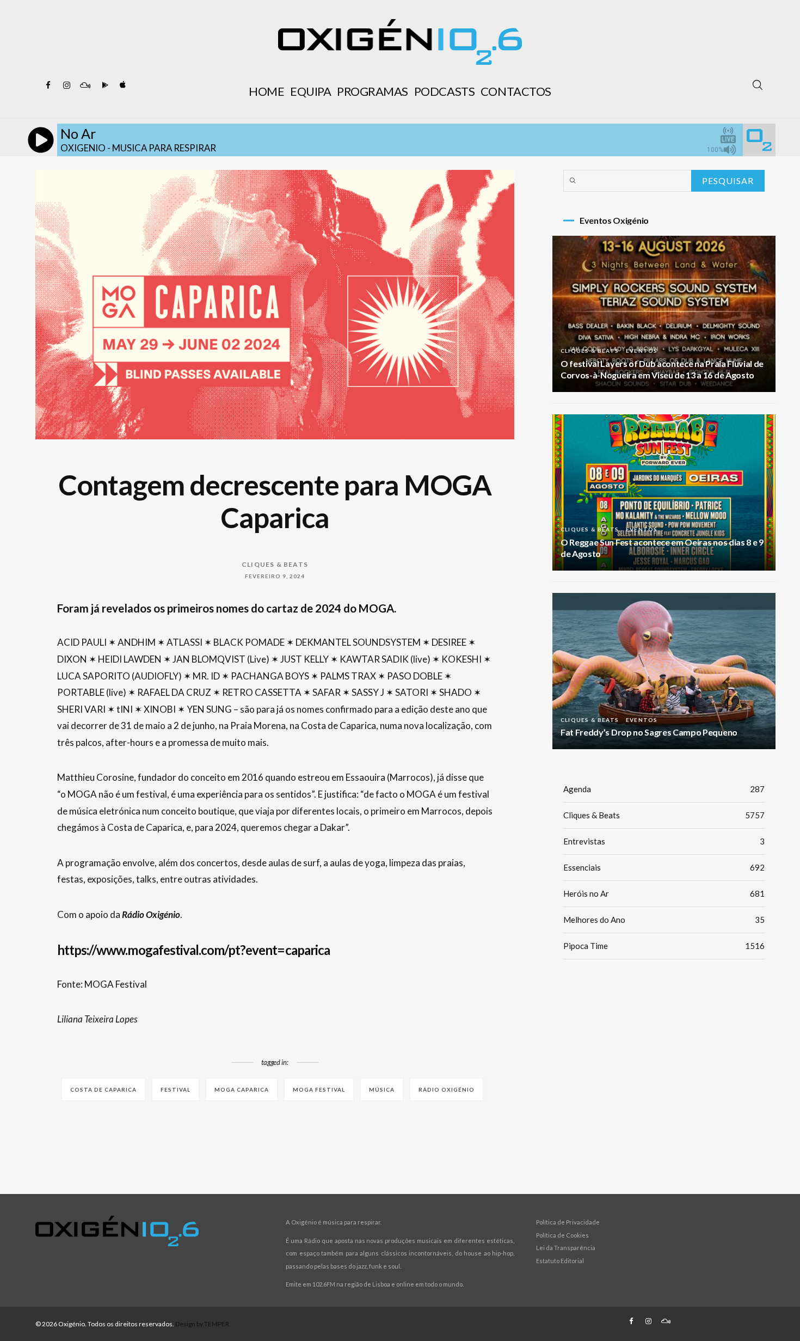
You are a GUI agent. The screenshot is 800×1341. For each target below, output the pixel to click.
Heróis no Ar (664, 893)
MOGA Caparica (241, 1089)
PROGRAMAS (372, 91)
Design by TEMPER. (203, 1324)
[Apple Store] (122, 85)
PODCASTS (444, 91)
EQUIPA (310, 91)
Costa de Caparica (103, 1089)
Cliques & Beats (275, 564)
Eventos (641, 350)
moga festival (319, 1089)
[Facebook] (48, 85)
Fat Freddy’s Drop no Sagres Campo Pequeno (649, 732)
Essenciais (664, 867)
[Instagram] (66, 85)
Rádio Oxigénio (447, 1089)
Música (382, 1089)
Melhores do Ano (664, 919)
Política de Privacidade (568, 1222)
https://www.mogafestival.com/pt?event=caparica (193, 950)
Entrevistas (664, 841)
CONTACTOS (516, 91)
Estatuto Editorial (560, 1260)
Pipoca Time (664, 946)
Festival (175, 1089)
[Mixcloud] (85, 85)
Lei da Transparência (565, 1247)
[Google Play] (103, 85)
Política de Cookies (562, 1235)
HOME (266, 91)
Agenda (664, 789)
